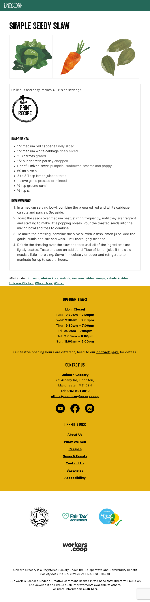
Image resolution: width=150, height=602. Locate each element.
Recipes (75, 449)
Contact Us (75, 463)
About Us (75, 434)
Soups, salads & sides (112, 278)
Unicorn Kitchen (21, 283)
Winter (59, 283)
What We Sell (75, 442)
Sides (90, 278)
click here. (90, 589)
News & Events (75, 456)
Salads (65, 278)
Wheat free (43, 283)
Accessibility (75, 478)
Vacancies (75, 470)
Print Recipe (25, 110)
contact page (107, 352)
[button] (75, 5)
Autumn (33, 278)
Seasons (78, 278)
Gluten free (49, 278)
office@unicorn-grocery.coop (75, 396)
